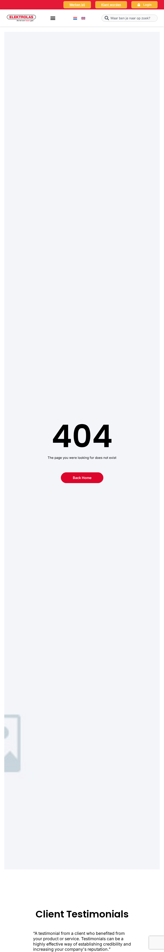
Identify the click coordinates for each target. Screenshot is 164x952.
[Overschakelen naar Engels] (83, 18)
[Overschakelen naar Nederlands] (75, 18)
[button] (53, 18)
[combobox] (129, 18)
